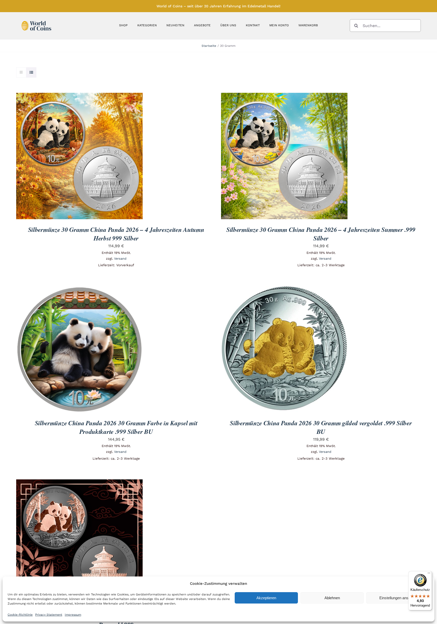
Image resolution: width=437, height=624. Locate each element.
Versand (120, 258)
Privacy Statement (48, 614)
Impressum (73, 614)
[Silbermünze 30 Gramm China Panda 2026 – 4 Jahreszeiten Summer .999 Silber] (284, 96)
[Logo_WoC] (36, 19)
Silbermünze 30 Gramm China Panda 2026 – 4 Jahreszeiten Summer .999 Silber (321, 233)
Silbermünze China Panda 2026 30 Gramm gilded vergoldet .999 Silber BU (321, 427)
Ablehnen (332, 598)
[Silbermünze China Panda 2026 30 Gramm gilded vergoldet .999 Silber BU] (284, 289)
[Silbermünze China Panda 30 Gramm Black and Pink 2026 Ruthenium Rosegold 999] (79, 482)
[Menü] (429, 574)
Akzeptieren (266, 598)
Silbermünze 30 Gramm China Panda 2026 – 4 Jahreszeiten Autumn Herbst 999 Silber (116, 233)
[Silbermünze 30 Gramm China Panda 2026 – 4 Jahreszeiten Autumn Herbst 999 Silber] (79, 96)
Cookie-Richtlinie (20, 614)
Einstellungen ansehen (398, 598)
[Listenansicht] (31, 72)
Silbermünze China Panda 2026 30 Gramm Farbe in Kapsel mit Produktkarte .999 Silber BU (116, 427)
